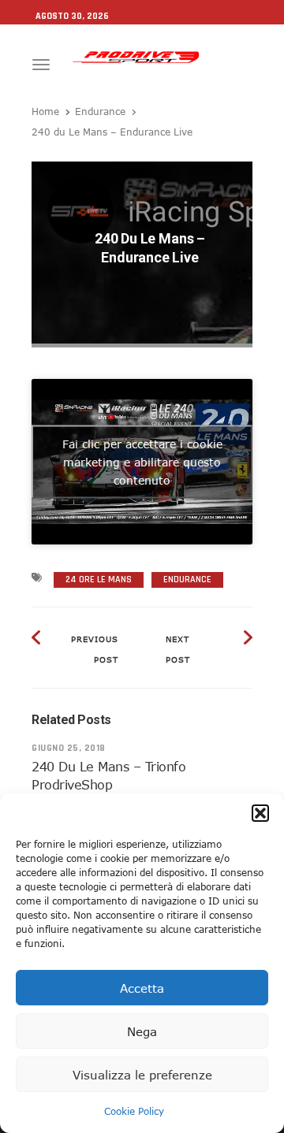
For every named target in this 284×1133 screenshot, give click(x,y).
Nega (142, 1031)
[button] (260, 813)
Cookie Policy (134, 1110)
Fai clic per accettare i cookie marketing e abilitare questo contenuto (142, 462)
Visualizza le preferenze (142, 1075)
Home (45, 111)
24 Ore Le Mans (98, 579)
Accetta (142, 988)
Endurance (100, 111)
